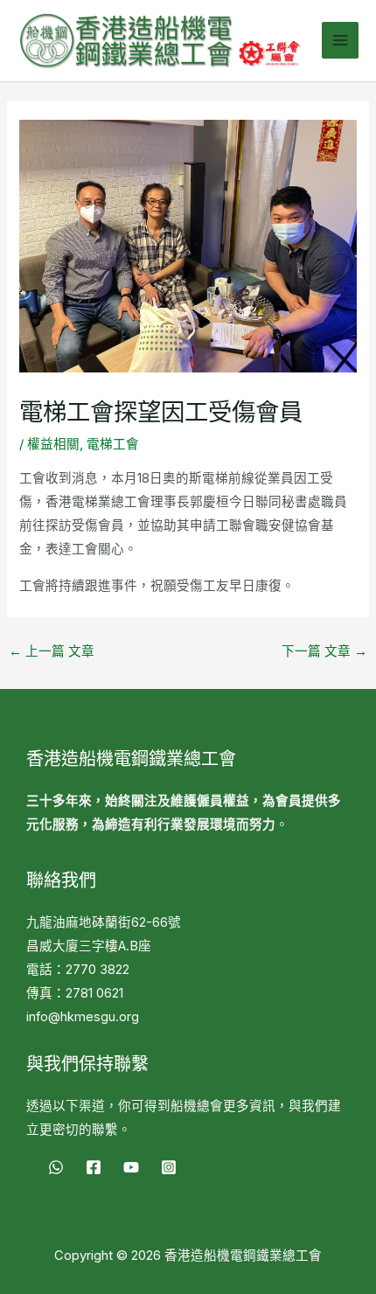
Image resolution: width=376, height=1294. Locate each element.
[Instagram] (169, 1167)
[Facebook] (93, 1167)
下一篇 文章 (324, 651)
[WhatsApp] (56, 1167)
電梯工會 (113, 444)
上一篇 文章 (51, 651)
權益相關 (53, 444)
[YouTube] (131, 1167)
